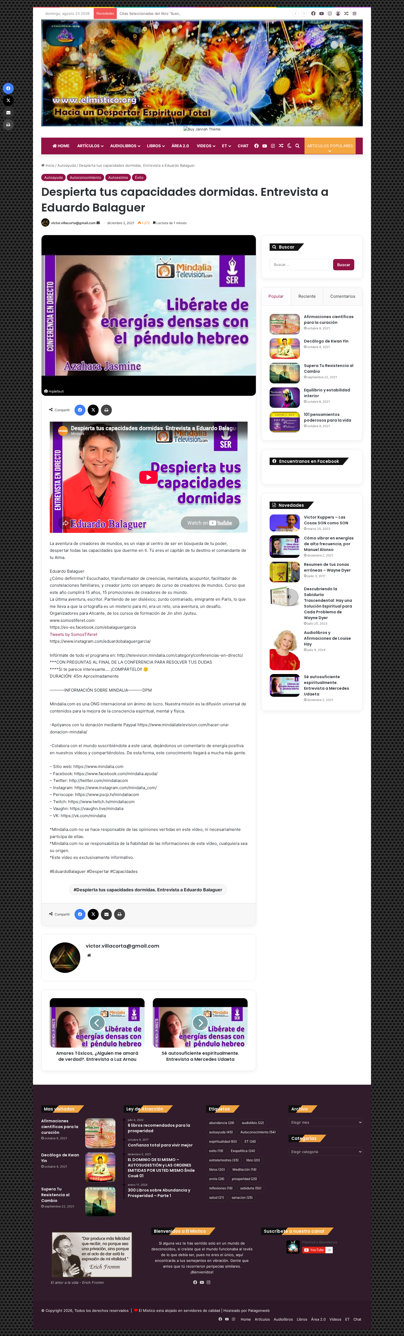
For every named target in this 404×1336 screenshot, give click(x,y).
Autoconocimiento (85, 177)
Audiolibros (123, 145)
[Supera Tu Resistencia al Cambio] (285, 373)
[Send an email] (98, 223)
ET (224, 145)
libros (217, 1169)
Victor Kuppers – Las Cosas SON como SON (326, 520)
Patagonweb (259, 1310)
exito (216, 1151)
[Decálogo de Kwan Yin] (285, 348)
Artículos (88, 145)
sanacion (242, 1197)
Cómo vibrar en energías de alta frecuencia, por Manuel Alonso (329, 543)
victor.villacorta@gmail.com (73, 223)
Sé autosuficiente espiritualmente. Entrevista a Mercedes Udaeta (326, 685)
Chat (243, 145)
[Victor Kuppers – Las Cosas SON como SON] (285, 522)
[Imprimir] (106, 410)
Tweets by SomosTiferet (73, 634)
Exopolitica (243, 1151)
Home (63, 145)
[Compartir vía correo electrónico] (106, 914)
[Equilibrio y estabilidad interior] (285, 397)
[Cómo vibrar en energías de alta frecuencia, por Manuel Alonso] (285, 546)
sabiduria (250, 1188)
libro (253, 1160)
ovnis (216, 1179)
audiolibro (253, 1123)
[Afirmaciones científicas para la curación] (285, 324)
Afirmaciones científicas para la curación (329, 319)
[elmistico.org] (202, 72)
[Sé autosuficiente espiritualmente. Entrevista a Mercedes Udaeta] (285, 685)
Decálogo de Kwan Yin (326, 341)
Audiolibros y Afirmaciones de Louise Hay (327, 638)
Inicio (49, 165)
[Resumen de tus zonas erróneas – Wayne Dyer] (285, 572)
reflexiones (221, 1188)
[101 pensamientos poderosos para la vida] (285, 422)
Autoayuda (66, 165)
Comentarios (342, 296)
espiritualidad (223, 1141)
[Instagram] (208, 1282)
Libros (154, 145)
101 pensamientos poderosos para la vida (327, 417)
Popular (276, 296)
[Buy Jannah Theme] (202, 129)
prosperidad (244, 1179)
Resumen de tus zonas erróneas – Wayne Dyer (327, 567)
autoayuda (221, 1132)
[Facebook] (79, 410)
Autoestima (118, 177)
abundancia (221, 1123)
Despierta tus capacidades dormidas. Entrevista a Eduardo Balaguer (149, 889)
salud (216, 1197)
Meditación (244, 1169)
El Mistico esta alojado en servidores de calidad (179, 1310)
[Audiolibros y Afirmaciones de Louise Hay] (285, 650)
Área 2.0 (180, 145)
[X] (93, 410)
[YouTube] (202, 1282)
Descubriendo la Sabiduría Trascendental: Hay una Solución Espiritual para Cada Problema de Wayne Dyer (328, 603)
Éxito (139, 177)
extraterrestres (224, 1160)
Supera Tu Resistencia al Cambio (55, 1194)
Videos (204, 145)
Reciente (307, 296)
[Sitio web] (89, 955)
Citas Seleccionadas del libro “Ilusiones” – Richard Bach (167, 13)
